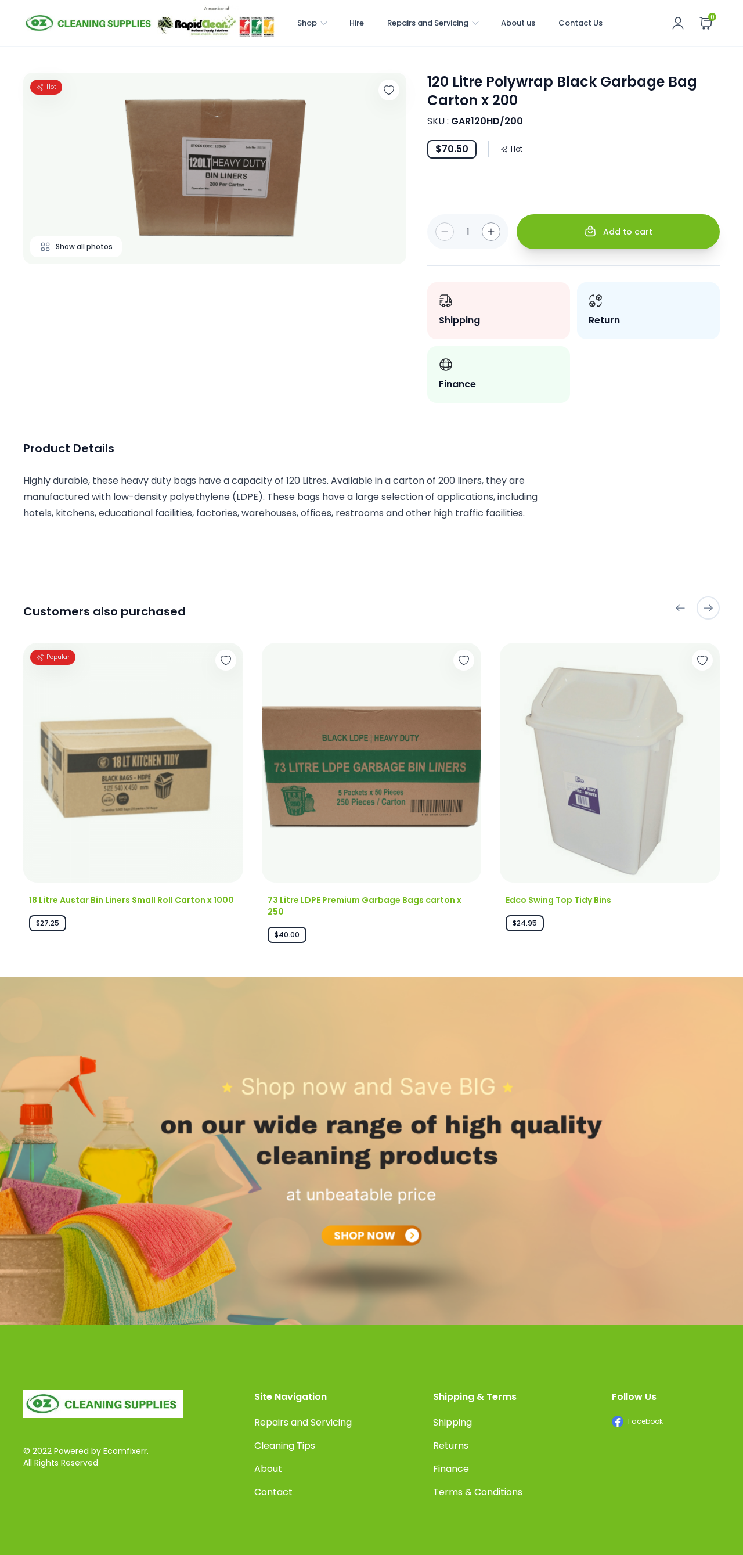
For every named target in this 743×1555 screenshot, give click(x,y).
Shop (307, 22)
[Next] (708, 608)
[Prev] (680, 608)
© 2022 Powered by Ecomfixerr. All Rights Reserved (86, 1456)
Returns (450, 1445)
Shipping (452, 1422)
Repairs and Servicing (427, 22)
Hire (356, 22)
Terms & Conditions (477, 1492)
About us (518, 22)
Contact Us (580, 22)
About (268, 1468)
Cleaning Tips (284, 1445)
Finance (451, 1468)
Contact (273, 1492)
